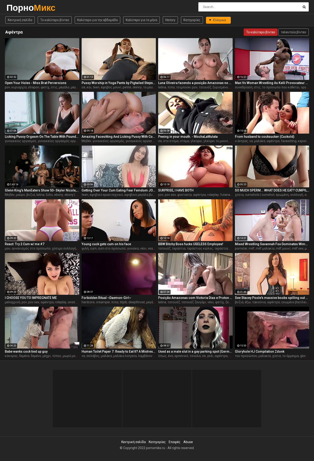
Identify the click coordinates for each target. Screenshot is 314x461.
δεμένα (24, 356)
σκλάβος (93, 356)
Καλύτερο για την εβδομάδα (97, 20)
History (170, 20)
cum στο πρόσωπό (112, 248)
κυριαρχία (19, 87)
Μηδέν (86, 141)
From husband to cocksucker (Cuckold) (264, 136)
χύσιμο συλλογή (64, 248)
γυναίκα (133, 248)
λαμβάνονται (147, 356)
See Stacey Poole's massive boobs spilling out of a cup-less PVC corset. (272, 298)
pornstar (241, 248)
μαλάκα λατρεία (125, 356)
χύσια (239, 195)
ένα (170, 356)
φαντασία (184, 195)
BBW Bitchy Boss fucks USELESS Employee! (190, 244)
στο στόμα (171, 141)
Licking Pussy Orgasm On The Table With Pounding (42, 136)
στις (54, 87)
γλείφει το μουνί (215, 141)
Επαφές (174, 442)
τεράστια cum (224, 248)
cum (93, 248)
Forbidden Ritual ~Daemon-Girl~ (106, 298)
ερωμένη (282, 195)
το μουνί (149, 87)
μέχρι (47, 356)
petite (127, 87)
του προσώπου (246, 356)
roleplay (213, 195)
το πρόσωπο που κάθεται (281, 87)
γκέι (210, 356)
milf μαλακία (265, 248)
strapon (33, 87)
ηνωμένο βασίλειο (294, 302)
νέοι (143, 248)
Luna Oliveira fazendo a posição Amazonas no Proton (195, 83)
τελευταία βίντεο (293, 32)
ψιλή (85, 248)
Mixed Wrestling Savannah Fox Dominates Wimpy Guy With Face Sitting (272, 244)
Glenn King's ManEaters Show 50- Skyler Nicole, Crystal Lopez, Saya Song (42, 190)
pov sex (170, 195)
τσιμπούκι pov (186, 87)
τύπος (56, 356)
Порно (18, 7)
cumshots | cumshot (259, 195)
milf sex (297, 248)
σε (83, 87)
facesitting (289, 141)
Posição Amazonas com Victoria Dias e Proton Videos (195, 298)
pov (7, 87)
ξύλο (49, 195)
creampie (103, 302)
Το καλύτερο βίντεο (54, 20)
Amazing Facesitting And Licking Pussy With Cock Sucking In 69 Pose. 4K (119, 136)
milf (251, 248)
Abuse (188, 442)
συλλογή (296, 195)
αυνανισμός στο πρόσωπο (31, 248)
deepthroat (136, 302)
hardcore (88, 302)
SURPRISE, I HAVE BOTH (176, 190)
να (251, 141)
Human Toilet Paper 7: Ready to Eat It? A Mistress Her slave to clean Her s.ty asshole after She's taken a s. (119, 351)
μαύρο (20, 195)
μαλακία (265, 356)
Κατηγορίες (191, 20)
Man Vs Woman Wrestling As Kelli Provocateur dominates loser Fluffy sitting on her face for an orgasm (272, 83)
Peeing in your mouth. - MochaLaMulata (188, 136)
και (89, 87)
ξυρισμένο (220, 87)
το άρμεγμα (290, 356)
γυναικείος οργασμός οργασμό (60, 141)
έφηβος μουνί (111, 87)
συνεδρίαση (244, 87)
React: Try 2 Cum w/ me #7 (24, 244)
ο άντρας (241, 141)
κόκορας (11, 356)
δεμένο (36, 356)
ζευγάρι (231, 302)
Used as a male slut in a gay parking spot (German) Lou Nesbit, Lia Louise (195, 351)
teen (96, 87)
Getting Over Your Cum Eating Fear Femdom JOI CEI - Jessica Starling (119, 190)
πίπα (171, 87)
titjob (123, 302)
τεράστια (179, 248)
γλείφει (196, 141)
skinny (137, 87)
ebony (58, 195)
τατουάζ (205, 87)
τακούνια (259, 302)
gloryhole (307, 356)
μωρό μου (70, 356)
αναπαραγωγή (78, 302)
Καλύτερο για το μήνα (141, 20)
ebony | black (74, 195)
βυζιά (30, 195)
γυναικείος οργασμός (21, 141)
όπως (162, 356)
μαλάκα (259, 141)
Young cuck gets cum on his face (106, 244)
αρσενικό (181, 356)
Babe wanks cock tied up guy (26, 351)
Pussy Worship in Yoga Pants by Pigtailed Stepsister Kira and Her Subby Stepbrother (119, 83)
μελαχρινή (12, 302)
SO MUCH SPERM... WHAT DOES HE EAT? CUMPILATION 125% (272, 190)
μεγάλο (64, 87)
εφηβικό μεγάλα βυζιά (140, 195)
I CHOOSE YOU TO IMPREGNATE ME (31, 298)
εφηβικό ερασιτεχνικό (106, 195)
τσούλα (195, 356)
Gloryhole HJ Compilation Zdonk (259, 351)
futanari (226, 195)
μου (7, 248)
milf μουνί (283, 248)
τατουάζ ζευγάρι (193, 302)
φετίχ (45, 87)
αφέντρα (273, 141)
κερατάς (304, 141)
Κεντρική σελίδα (20, 20)
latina (162, 87)
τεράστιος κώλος (200, 248)
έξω (248, 302)
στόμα (184, 141)
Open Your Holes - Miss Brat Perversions (35, 83)
